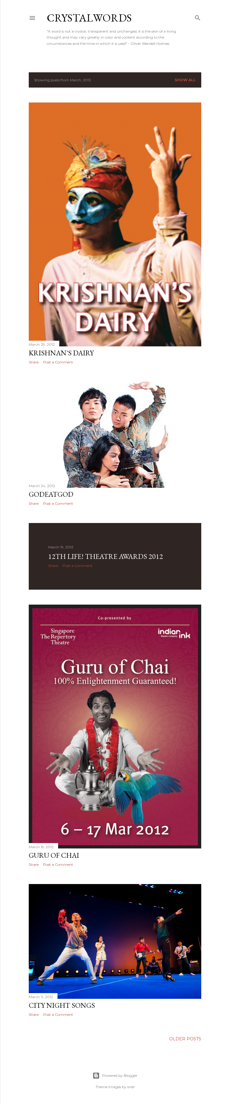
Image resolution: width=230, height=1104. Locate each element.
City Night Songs (62, 1005)
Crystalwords (89, 18)
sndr (131, 1087)
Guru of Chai (54, 855)
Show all (185, 80)
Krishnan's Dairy (61, 352)
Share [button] (34, 362)
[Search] (197, 16)
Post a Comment (58, 362)
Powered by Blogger (119, 1075)
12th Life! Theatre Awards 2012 (105, 556)
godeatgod (51, 494)
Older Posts (185, 1039)
